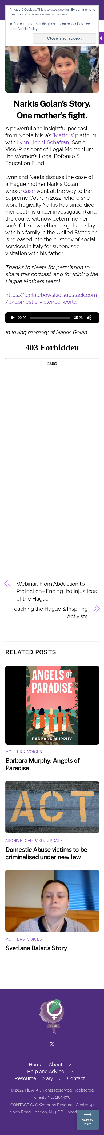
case (29, 191)
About (55, 1064)
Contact (76, 1078)
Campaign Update (44, 840)
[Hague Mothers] (52, 1031)
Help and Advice (45, 1071)
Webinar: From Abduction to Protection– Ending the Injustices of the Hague (57, 591)
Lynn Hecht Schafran (43, 142)
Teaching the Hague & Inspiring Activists (49, 613)
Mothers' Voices (23, 752)
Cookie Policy (28, 29)
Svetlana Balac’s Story (36, 948)
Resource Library (34, 1078)
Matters (63, 135)
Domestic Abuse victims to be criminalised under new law (46, 853)
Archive (14, 840)
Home (36, 1064)
